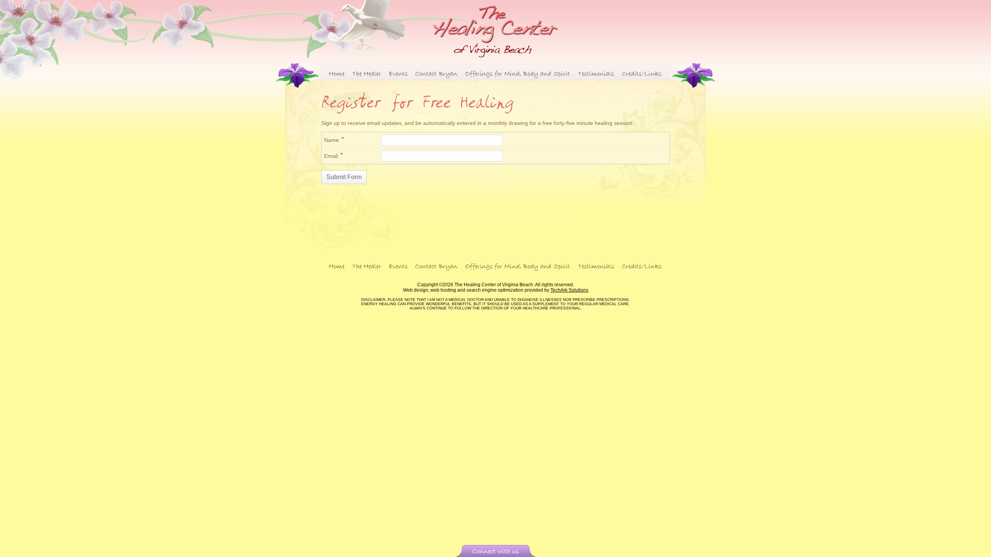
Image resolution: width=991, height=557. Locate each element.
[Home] (337, 73)
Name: (332, 140)
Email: (331, 156)
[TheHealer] (367, 73)
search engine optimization (494, 290)
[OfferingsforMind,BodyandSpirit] (518, 73)
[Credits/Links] (642, 73)
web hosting (443, 290)
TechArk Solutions (569, 290)
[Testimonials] (596, 73)
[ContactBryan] (436, 73)
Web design (415, 290)
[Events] (398, 73)
